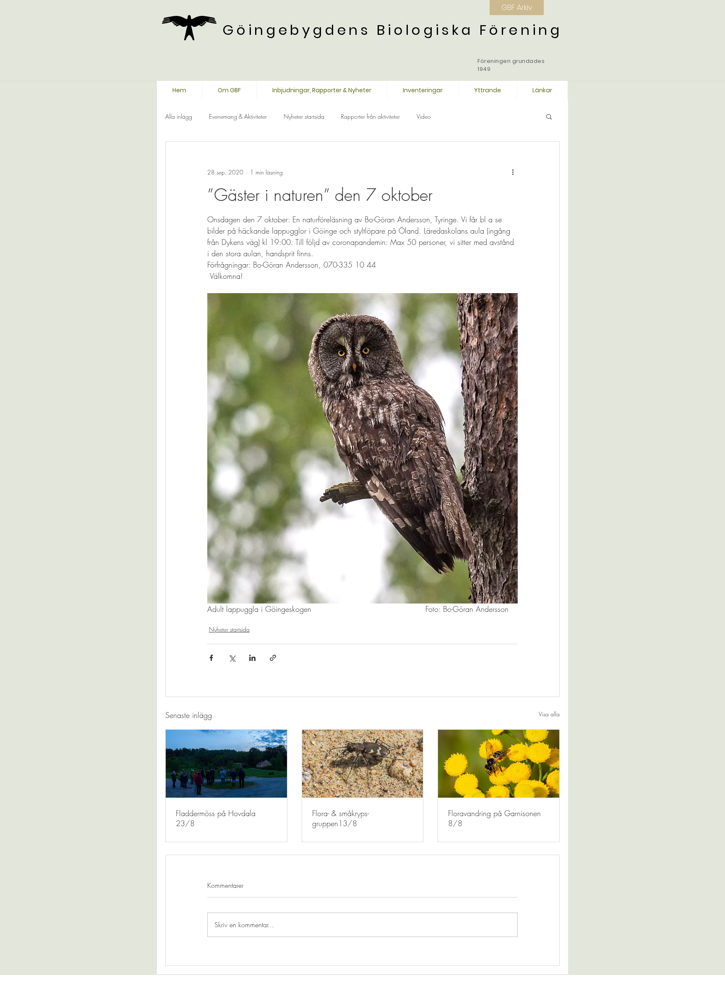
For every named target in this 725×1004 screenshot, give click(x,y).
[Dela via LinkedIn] (252, 658)
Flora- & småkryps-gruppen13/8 (340, 818)
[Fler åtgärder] (513, 172)
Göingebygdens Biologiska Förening (392, 30)
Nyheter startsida (304, 116)
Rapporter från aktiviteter (370, 116)
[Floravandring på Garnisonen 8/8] (498, 764)
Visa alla (549, 714)
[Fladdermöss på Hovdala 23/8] (226, 764)
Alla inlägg (178, 116)
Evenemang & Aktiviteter (238, 116)
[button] (549, 116)
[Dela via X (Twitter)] (232, 658)
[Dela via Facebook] (211, 658)
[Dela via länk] (273, 658)
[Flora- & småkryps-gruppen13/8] (362, 764)
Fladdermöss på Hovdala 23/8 (216, 818)
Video (424, 116)
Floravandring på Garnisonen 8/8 (494, 818)
